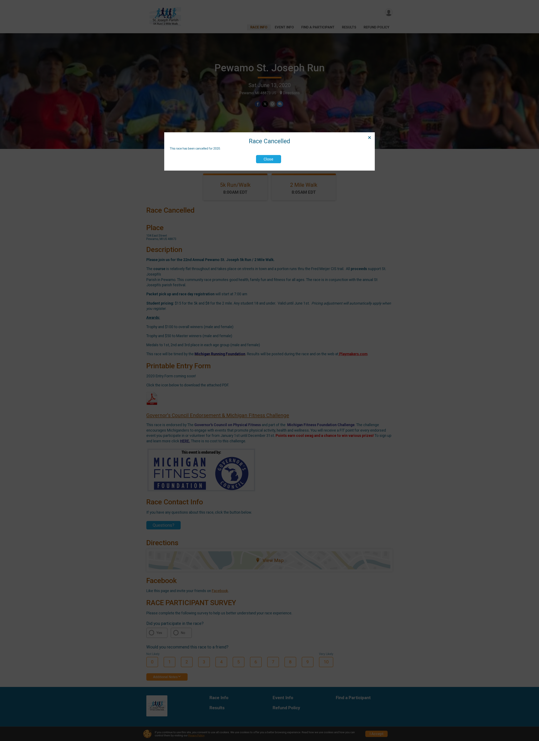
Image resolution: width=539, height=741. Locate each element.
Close (268, 159)
